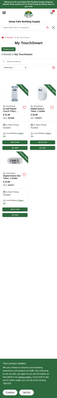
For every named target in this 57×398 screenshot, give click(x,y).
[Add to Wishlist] (24, 107)
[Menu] (4, 12)
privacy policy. (25, 377)
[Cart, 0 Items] (51, 13)
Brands (10, 37)
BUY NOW (15, 148)
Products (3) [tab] (8, 49)
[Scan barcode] (53, 27)
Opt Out (26, 392)
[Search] (48, 27)
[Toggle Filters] (53, 67)
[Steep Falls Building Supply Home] (28, 14)
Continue (10, 392)
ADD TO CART (14, 142)
